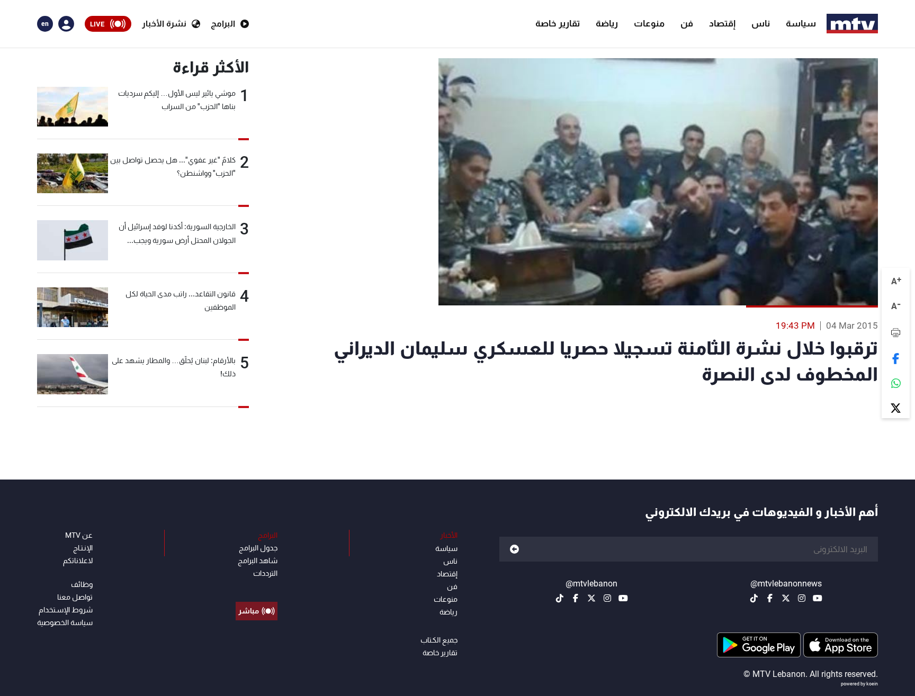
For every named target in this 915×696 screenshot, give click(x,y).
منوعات (649, 23)
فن (686, 23)
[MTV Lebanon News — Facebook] (770, 598)
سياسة (801, 23)
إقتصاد (722, 23)
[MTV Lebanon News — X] (786, 598)
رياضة (607, 23)
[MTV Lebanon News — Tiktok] (754, 598)
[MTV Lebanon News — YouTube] (818, 598)
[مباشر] (256, 587)
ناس (760, 23)
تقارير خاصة (557, 23)
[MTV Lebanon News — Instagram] (802, 598)
